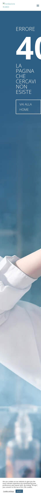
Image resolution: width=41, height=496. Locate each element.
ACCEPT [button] (19, 491)
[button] (38, 5)
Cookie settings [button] (8, 491)
